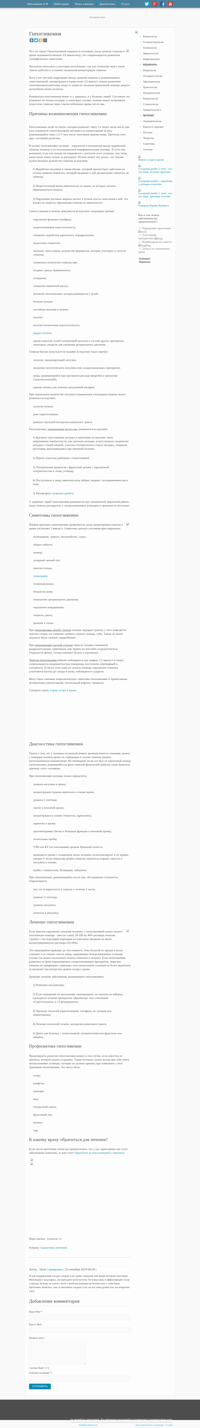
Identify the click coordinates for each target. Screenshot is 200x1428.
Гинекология (150, 47)
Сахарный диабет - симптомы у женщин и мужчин (155, 183)
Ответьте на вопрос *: (40, 1373)
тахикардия (40, 575)
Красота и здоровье (153, 126)
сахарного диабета (62, 493)
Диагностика (107, 3)
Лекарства (148, 138)
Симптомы (149, 143)
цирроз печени (42, 333)
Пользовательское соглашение (150, 1425)
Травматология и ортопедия (152, 111)
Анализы (148, 149)
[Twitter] (147, 4)
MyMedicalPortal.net (88, 1425)
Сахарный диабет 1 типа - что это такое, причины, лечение (155, 195)
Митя (42, 1269)
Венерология (150, 36)
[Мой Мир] (45, 40)
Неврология (149, 70)
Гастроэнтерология (153, 42)
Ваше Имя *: (35, 1311)
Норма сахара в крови (151, 159)
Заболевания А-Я (37, 3)
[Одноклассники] (40, 40)
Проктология (150, 87)
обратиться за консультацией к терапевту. (100, 1152)
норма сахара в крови (63, 690)
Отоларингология (152, 76)
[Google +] (154, 4)
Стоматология (150, 104)
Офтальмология (151, 81)
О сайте (169, 1425)
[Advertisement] (80, 718)
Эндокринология (152, 121)
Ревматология (150, 98)
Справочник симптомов (53, 1247)
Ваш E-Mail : (35, 1324)
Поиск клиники (84, 3)
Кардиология (150, 64)
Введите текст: (37, 1338)
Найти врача (61, 3)
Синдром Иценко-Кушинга (153, 205)
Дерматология (150, 53)
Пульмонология (151, 93)
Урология (148, 115)
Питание (147, 132)
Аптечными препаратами (147, 236)
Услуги (125, 3)
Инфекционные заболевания (151, 60)
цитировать (55, 1269)
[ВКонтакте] (31, 40)
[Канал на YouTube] (170, 4)
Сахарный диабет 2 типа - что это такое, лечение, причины (155, 170)
